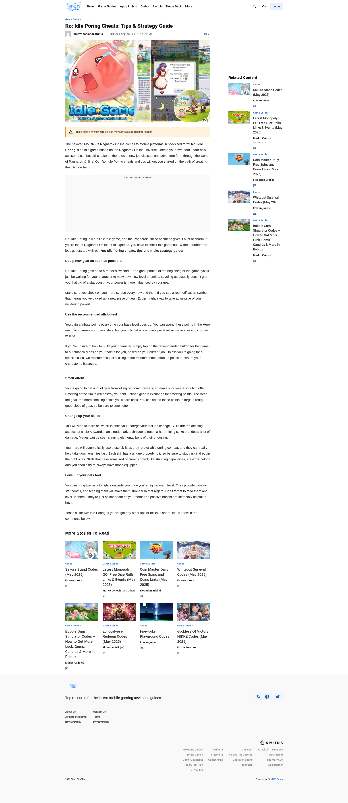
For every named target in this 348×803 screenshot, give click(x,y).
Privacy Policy (101, 721)
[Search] (254, 6)
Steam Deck (173, 6)
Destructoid (276, 754)
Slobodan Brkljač (150, 590)
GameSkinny (215, 759)
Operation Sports (242, 759)
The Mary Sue (275, 759)
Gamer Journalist (193, 759)
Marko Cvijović (112, 590)
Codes (145, 6)
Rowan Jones (73, 580)
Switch (157, 6)
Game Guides (107, 6)
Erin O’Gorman (186, 647)
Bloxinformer (275, 764)
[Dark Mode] (264, 6)
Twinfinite (217, 749)
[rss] (258, 696)
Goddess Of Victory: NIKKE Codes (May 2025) (193, 636)
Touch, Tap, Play (193, 764)
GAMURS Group (275, 779)
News (90, 6)
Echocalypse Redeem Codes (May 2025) (115, 636)
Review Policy (73, 721)
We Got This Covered (240, 754)
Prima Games (195, 754)
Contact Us (99, 711)
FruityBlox (246, 764)
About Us (70, 711)
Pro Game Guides (193, 749)
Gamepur (247, 749)
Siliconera (217, 754)
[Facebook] (268, 696)
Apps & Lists (128, 6)
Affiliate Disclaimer (76, 716)
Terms (96, 716)
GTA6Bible (196, 769)
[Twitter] (278, 696)
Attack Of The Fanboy (270, 749)
